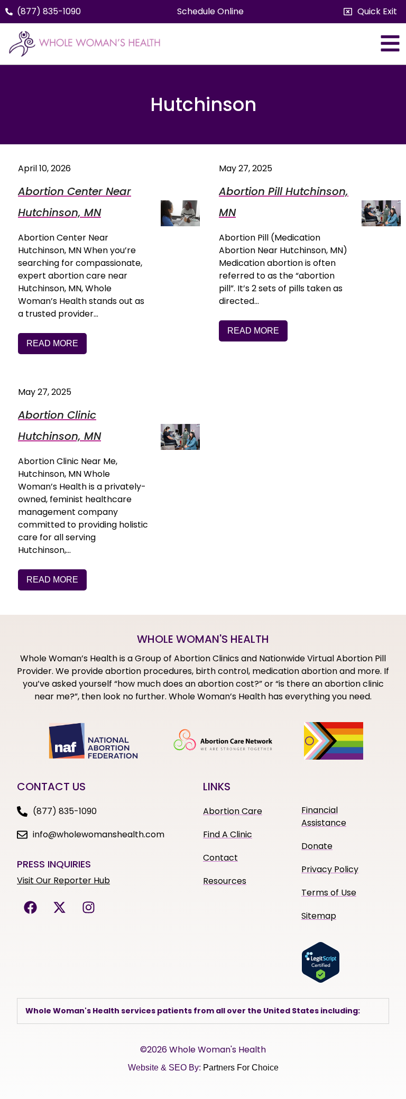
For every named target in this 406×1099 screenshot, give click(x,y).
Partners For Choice (241, 1067)
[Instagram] (88, 907)
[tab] (203, 1011)
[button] (370, 11)
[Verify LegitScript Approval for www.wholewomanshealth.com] (320, 980)
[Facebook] (30, 907)
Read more (52, 343)
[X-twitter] (59, 907)
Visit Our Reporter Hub (63, 880)
